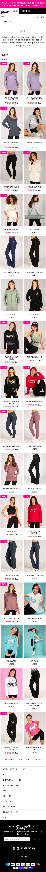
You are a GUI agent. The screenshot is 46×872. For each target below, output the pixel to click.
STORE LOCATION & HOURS (14, 769)
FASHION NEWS (9, 807)
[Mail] (33, 848)
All (10, 21)
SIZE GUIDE (8, 790)
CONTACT (6, 774)
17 (32, 759)
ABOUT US (7, 796)
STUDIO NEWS (8, 801)
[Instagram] (14, 848)
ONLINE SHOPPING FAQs (13, 785)
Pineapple (25, 856)
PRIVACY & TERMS (10, 812)
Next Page (38, 759)
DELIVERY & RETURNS (12, 780)
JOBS (5, 817)
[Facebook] (18, 848)
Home (5, 21)
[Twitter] (29, 848)
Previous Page (9, 759)
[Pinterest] (22, 848)
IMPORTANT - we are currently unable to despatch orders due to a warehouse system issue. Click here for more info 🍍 (23, 4)
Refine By (5, 55)
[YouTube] (25, 848)
